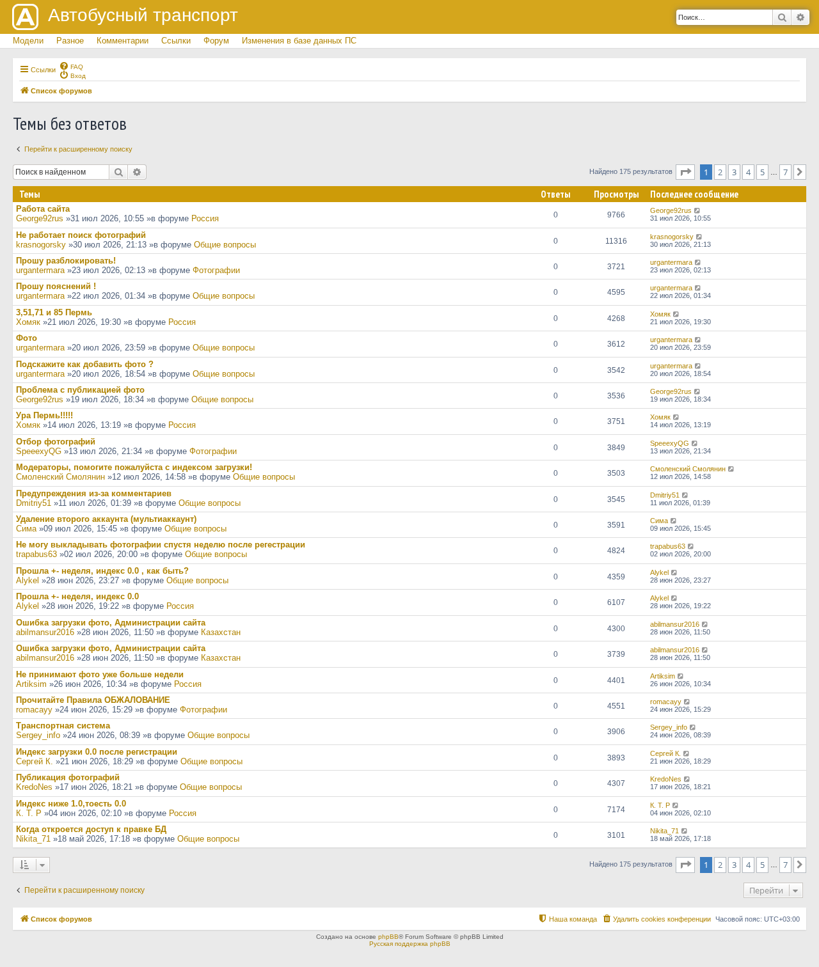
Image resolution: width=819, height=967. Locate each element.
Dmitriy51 (33, 503)
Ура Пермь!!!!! (44, 415)
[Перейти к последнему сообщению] (698, 210)
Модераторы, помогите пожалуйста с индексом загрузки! (134, 467)
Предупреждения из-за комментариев (93, 493)
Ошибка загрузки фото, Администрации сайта (110, 622)
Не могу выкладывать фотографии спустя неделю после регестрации (160, 544)
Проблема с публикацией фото (80, 390)
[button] (685, 172)
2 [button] (720, 172)
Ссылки (176, 40)
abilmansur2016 (45, 632)
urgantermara (40, 270)
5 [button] (762, 172)
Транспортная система (63, 725)
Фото (26, 338)
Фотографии (216, 270)
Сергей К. (34, 761)
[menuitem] (71, 65)
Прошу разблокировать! (66, 260)
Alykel (27, 580)
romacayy (34, 709)
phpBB (388, 936)
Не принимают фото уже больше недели (100, 674)
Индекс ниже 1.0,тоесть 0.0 (71, 803)
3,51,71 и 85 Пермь (54, 312)
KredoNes (34, 787)
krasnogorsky (41, 244)
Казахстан (221, 632)
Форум (216, 40)
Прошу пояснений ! (56, 286)
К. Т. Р (29, 813)
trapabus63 (36, 554)
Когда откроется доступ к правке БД (91, 829)
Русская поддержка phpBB (409, 943)
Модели (28, 40)
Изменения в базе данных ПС (299, 40)
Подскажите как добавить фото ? (85, 364)
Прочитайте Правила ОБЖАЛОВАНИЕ (93, 700)
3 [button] (734, 172)
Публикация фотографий (68, 777)
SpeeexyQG (38, 451)
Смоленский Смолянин (60, 477)
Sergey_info (38, 735)
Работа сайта (43, 209)
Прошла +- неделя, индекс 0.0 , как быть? (102, 571)
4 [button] (748, 172)
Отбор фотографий (55, 441)
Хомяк (28, 322)
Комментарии (122, 40)
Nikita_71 (33, 839)
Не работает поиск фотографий (81, 235)
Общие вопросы (225, 244)
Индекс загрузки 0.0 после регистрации (96, 752)
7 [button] (785, 172)
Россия (205, 218)
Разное (70, 40)
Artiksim (31, 684)
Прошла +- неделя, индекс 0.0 (77, 596)
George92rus (39, 218)
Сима (26, 528)
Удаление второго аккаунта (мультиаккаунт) (106, 519)
